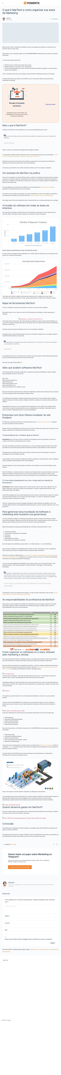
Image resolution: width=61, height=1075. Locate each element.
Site (6, 930)
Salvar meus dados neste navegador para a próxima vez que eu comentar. (28, 939)
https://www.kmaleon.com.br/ (43, 422)
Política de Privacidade (50, 104)
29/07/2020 (9, 20)
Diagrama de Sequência (46, 745)
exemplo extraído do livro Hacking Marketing (41, 195)
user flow (10, 746)
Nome (7, 916)
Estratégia (13, 844)
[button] (20, 867)
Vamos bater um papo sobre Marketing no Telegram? (30, 855)
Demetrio (8, 18)
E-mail (7, 923)
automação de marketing (47, 187)
